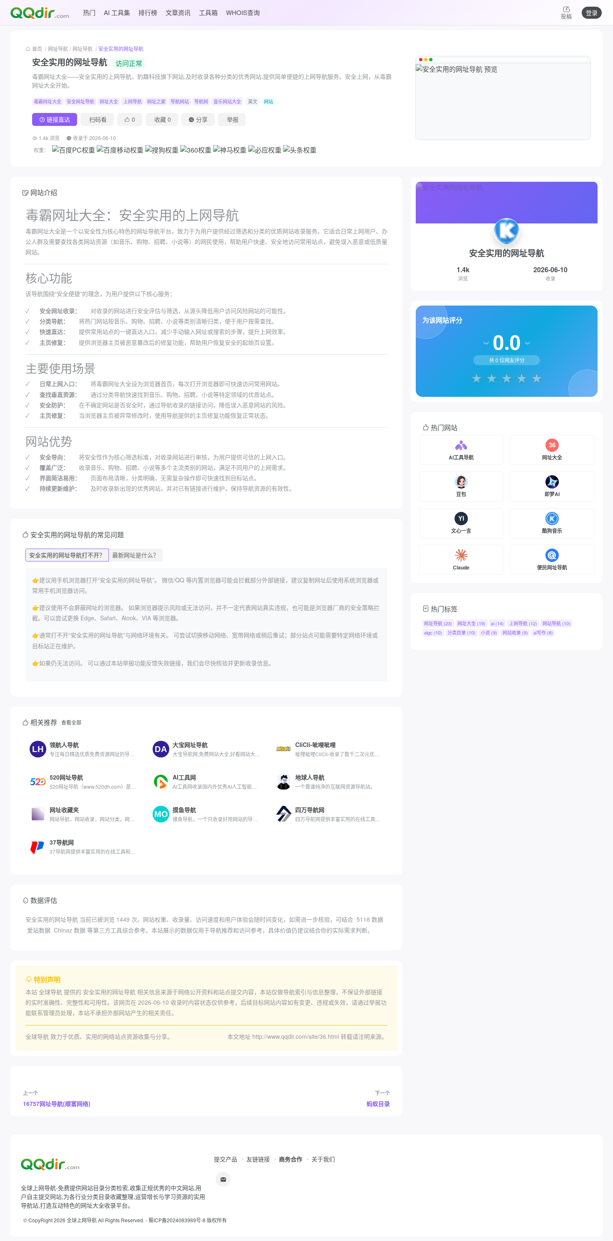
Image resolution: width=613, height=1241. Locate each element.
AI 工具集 (117, 12)
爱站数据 (38, 930)
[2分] (491, 378)
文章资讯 (178, 12)
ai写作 (543, 632)
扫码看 (98, 119)
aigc (433, 632)
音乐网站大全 (227, 101)
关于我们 (323, 1159)
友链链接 (258, 1159)
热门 (89, 12)
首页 (37, 48)
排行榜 (147, 12)
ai (497, 623)
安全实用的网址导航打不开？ (67, 555)
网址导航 (58, 48)
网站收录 (515, 632)
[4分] (522, 378)
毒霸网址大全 (47, 101)
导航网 (201, 101)
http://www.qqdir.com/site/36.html (295, 1036)
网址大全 (109, 101)
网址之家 (156, 101)
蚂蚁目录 (378, 1103)
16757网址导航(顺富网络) (56, 1103)
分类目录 (461, 632)
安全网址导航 (80, 101)
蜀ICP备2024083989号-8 (177, 1219)
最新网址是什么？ (135, 555)
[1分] (476, 378)
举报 (233, 119)
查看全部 (71, 722)
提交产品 (225, 1159)
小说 (489, 632)
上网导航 (132, 101)
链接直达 (58, 119)
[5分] (537, 378)
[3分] (507, 378)
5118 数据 (370, 919)
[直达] (134, 749)
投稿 (566, 16)
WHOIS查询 (243, 12)
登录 (592, 12)
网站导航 (556, 623)
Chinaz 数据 (69, 930)
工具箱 (208, 12)
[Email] (223, 1179)
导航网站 (180, 101)
